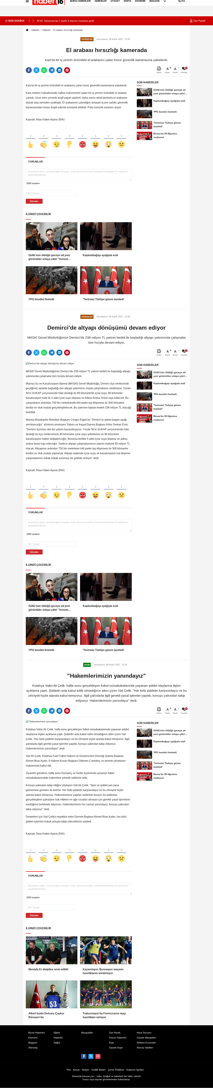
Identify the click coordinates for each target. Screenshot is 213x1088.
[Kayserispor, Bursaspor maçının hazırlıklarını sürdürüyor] (106, 950)
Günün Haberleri (117, 1037)
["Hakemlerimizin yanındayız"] (42, 721)
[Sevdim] (56, 139)
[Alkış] (43, 139)
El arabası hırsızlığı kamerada (68, 30)
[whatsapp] (44, 70)
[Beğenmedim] (69, 139)
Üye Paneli (199, 20)
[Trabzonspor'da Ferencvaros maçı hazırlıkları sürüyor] (106, 994)
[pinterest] (67, 70)
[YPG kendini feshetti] (51, 280)
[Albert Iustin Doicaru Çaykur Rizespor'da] (51, 994)
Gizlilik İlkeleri (99, 1070)
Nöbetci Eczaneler (146, 1042)
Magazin (32, 1042)
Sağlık (57, 1042)
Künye (76, 1070)
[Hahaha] (95, 139)
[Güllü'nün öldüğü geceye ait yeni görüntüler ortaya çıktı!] (51, 236)
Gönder (34, 201)
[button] (33, 20)
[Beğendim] (30, 139)
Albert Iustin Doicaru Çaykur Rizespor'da (46, 1015)
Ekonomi (32, 1037)
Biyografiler (87, 1032)
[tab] (35, 161)
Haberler (35, 30)
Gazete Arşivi (116, 1047)
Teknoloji (32, 1047)
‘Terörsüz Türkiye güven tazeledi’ (103, 299)
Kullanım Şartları (135, 1070)
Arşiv (111, 1042)
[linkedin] (59, 70)
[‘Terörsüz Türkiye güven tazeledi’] (106, 280)
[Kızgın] (82, 139)
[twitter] (36, 70)
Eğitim (57, 1032)
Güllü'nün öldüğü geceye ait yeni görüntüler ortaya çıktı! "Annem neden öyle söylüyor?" (49, 257)
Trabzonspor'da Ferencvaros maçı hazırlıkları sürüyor (104, 1015)
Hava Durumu (144, 1032)
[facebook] (29, 70)
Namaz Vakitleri (145, 1047)
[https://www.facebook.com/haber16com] (83, 1056)
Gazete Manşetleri (146, 1037)
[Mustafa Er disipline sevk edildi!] (51, 950)
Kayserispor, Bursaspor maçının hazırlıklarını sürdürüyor (103, 971)
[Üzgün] (121, 139)
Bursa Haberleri (36, 1032)
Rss (69, 1070)
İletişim (85, 1070)
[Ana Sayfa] (27, 30)
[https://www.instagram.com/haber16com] (97, 1056)
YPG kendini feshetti (41, 299)
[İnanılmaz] (108, 139)
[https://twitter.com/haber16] (90, 1056)
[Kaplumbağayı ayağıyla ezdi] (106, 236)
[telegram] (52, 70)
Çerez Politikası (116, 1070)
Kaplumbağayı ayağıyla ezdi (100, 255)
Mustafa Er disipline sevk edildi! (48, 969)
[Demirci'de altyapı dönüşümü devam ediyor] (50, 363)
